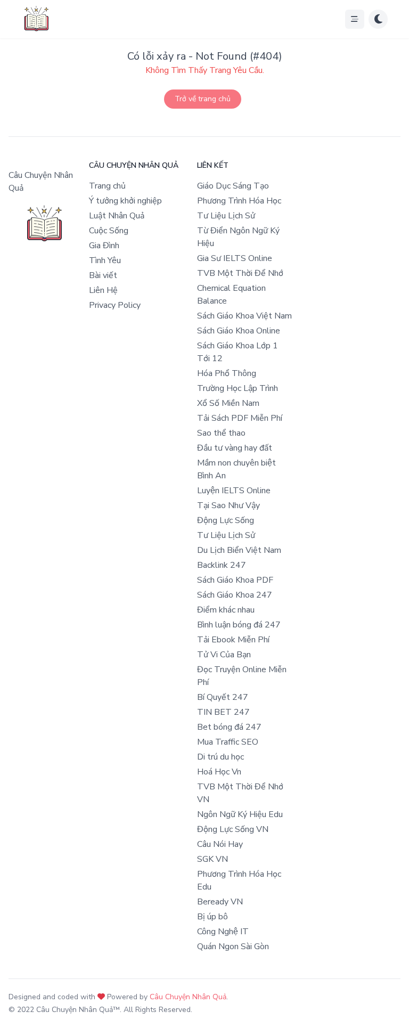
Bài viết (103, 275)
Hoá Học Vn (219, 772)
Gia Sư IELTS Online (234, 258)
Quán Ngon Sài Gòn (233, 946)
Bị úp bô (212, 917)
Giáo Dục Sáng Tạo (233, 186)
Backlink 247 (221, 565)
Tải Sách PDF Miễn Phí (239, 418)
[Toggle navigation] (354, 19)
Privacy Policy (115, 305)
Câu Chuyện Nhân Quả (188, 997)
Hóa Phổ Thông (226, 373)
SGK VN (212, 859)
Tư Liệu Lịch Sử (226, 216)
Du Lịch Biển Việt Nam (239, 550)
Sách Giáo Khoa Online (238, 331)
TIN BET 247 (223, 712)
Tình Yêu (105, 260)
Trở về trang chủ (203, 99)
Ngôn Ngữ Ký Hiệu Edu (240, 814)
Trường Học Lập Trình (237, 388)
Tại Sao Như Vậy (228, 505)
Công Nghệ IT (223, 931)
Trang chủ (107, 186)
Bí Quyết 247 (222, 697)
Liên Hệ (103, 290)
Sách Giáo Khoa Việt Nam (244, 316)
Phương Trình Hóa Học (239, 201)
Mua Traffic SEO (227, 742)
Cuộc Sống (108, 230)
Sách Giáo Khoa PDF (235, 580)
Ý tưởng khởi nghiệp (125, 201)
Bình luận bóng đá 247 (239, 625)
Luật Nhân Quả (116, 216)
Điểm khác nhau (226, 610)
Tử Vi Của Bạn (224, 654)
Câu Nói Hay (220, 844)
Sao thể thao (221, 433)
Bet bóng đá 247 (229, 727)
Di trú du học (220, 757)
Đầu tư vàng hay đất (234, 448)
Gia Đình (104, 245)
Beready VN (220, 902)
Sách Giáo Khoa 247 (234, 595)
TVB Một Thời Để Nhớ (240, 273)
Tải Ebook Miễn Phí (233, 640)
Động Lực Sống (225, 520)
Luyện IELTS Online (234, 490)
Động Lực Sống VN (232, 829)
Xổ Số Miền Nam (228, 403)
